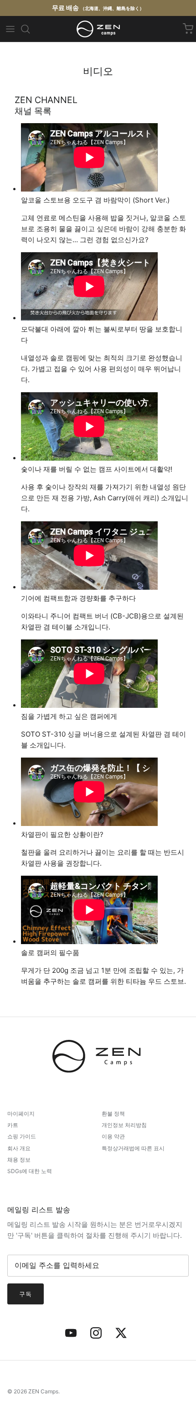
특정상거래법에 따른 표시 (133, 1148)
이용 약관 (113, 1136)
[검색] (25, 29)
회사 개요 (19, 1148)
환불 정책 (113, 1113)
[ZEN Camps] (98, 29)
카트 (12, 1125)
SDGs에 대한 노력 (29, 1171)
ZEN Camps (43, 1391)
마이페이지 (21, 1113)
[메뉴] (10, 29)
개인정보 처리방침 (124, 1125)
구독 (25, 1294)
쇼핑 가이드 (21, 1136)
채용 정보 (19, 1159)
